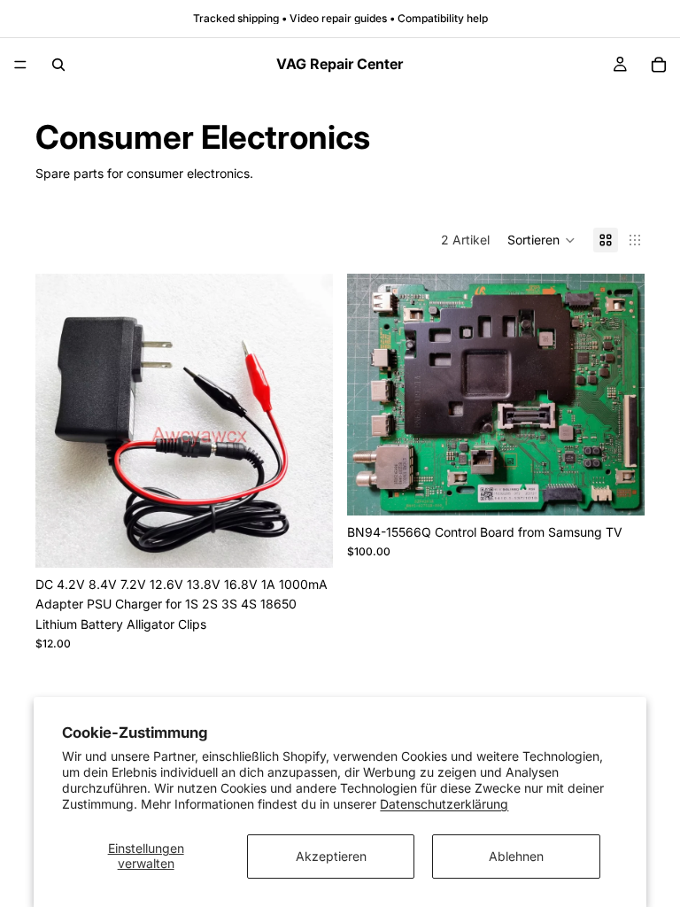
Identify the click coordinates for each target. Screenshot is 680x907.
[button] (541, 240)
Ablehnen (516, 856)
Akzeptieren (331, 856)
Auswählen (320, 539)
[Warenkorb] (658, 64)
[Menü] (20, 64)
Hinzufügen (632, 487)
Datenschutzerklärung (444, 803)
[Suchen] (58, 64)
